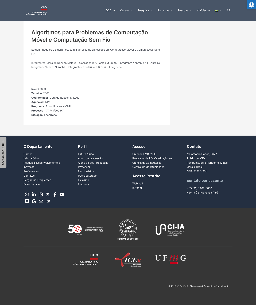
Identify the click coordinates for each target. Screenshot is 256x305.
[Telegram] (48, 201)
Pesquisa (143, 10)
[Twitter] (47, 194)
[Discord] (27, 201)
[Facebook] (54, 194)
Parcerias (163, 10)
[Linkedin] (33, 194)
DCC (109, 10)
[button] (251, 4)
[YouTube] (61, 194)
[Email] (41, 201)
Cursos (124, 10)
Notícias (202, 10)
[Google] (34, 201)
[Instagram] (40, 194)
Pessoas (183, 10)
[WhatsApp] (27, 194)
